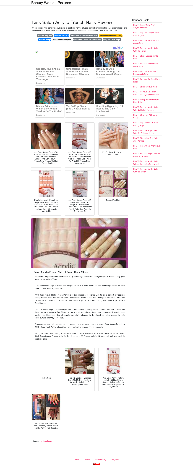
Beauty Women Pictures (51, 2)
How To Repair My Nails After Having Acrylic (145, 124)
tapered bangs (45, 39)
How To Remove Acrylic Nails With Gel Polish (145, 49)
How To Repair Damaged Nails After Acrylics (146, 34)
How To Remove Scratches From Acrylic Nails (144, 72)
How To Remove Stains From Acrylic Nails (145, 65)
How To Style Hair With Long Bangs (145, 116)
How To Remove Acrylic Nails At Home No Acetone (146, 155)
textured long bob (45, 35)
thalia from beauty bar (62, 39)
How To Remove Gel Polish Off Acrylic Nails (146, 41)
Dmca (76, 459)
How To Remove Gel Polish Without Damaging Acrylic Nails (146, 93)
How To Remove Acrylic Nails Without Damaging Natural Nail (146, 162)
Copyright (115, 459)
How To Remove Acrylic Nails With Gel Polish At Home (145, 131)
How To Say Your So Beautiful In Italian (146, 80)
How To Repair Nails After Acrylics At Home (144, 26)
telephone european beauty (111, 35)
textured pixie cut (61, 35)
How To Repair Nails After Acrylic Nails (147, 147)
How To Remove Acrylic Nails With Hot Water (145, 170)
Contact (87, 459)
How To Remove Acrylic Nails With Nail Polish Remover (145, 108)
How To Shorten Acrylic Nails (145, 86)
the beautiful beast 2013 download (87, 39)
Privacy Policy (100, 459)
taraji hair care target (111, 39)
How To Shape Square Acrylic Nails (145, 57)
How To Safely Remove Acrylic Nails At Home (146, 100)
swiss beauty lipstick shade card (84, 35)
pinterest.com (46, 441)
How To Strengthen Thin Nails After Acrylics (145, 139)
